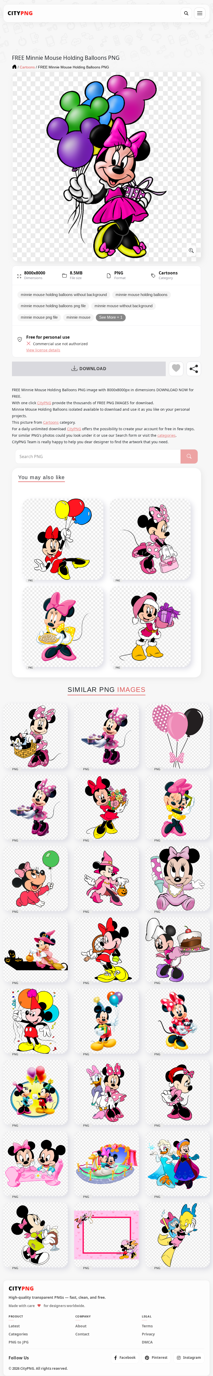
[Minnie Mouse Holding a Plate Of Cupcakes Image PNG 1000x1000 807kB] (35, 807)
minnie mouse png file (39, 317)
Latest (14, 1326)
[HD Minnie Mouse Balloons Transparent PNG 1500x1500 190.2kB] (177, 736)
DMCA (147, 1342)
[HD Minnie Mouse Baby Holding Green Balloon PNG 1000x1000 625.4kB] (35, 878)
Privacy (148, 1334)
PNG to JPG (19, 1342)
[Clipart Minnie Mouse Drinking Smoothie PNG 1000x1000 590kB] (35, 1235)
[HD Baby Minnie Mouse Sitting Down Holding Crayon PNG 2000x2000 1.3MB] (177, 878)
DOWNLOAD (92, 368)
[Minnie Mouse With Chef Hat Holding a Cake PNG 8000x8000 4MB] (177, 949)
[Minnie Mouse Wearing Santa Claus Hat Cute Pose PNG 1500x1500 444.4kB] (177, 1092)
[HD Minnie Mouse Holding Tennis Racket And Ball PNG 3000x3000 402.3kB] (106, 949)
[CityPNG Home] (20, 13)
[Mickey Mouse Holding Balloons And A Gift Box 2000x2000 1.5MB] (106, 1021)
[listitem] (125, 1358)
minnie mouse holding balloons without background (64, 295)
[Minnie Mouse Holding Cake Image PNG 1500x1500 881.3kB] (106, 736)
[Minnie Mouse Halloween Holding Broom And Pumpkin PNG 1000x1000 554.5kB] (35, 949)
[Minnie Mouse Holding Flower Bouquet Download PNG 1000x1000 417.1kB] (106, 807)
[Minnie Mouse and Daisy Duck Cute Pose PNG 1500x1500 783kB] (106, 1092)
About (80, 1326)
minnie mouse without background (123, 306)
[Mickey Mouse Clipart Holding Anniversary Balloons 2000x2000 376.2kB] (35, 1021)
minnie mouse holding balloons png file (53, 306)
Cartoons (168, 273)
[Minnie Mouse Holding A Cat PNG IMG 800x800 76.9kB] (35, 736)
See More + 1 (110, 317)
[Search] (186, 13)
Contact (82, 1334)
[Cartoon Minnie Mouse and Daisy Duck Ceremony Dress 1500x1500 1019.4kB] (177, 1163)
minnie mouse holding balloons (142, 295)
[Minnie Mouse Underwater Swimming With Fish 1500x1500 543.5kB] (177, 1235)
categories (166, 435)
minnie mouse (78, 317)
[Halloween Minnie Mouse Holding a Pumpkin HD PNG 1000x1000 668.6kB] (106, 878)
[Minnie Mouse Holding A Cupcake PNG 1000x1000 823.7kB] (177, 1021)
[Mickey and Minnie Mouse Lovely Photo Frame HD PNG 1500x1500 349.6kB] (106, 1235)
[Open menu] (199, 13)
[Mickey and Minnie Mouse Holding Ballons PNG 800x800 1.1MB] (35, 1092)
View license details (43, 350)
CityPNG (44, 402)
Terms (147, 1326)
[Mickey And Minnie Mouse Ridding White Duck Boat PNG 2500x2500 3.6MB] (106, 1163)
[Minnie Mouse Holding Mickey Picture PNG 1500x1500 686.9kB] (177, 807)
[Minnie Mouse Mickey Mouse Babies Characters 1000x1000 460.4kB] (35, 1163)
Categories (18, 1334)
